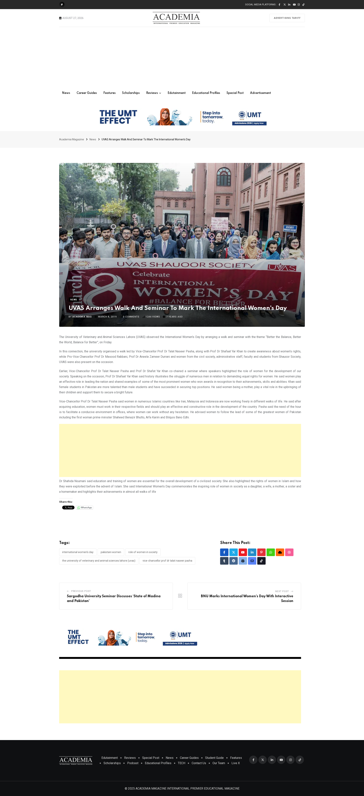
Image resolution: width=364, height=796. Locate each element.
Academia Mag (82, 316)
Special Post (235, 93)
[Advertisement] (182, 55)
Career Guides (87, 93)
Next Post (282, 591)
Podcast (132, 763)
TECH (181, 763)
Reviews (152, 93)
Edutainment (177, 93)
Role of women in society (143, 552)
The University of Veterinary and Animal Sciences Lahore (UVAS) (98, 560)
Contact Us (199, 763)
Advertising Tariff (287, 18)
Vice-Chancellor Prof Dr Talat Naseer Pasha (167, 560)
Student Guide (214, 758)
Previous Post (81, 591)
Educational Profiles (206, 93)
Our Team (219, 763)
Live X (235, 763)
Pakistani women (111, 552)
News (66, 93)
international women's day (77, 552)
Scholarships (131, 93)
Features (109, 93)
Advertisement (260, 93)
